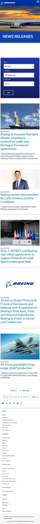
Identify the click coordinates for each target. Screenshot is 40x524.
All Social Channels (8, 491)
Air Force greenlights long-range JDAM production (18, 366)
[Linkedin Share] (10, 403)
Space (4, 443)
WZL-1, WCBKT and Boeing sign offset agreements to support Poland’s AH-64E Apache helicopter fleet (19, 256)
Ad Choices (30, 516)
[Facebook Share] (6, 403)
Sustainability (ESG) (8, 455)
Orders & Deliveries (8, 468)
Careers (4, 458)
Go (8, 93)
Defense (4, 440)
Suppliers (5, 428)
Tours (4, 471)
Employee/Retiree (8, 420)
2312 (34, 397)
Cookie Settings (8, 518)
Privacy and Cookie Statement (18, 516)
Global (4, 453)
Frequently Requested (9, 481)
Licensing (5, 476)
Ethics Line (5, 473)
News (4, 415)
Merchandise (6, 425)
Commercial (6, 438)
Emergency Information (9, 422)
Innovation (5, 450)
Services (4, 445)
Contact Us (5, 484)
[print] (17, 403)
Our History (5, 430)
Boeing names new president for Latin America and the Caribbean (20, 198)
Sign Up (4, 499)
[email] (2, 403)
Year (5, 62)
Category (7, 71)
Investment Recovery (8, 478)
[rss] (21, 403)
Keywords (7, 79)
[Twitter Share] (13, 403)
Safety (4, 448)
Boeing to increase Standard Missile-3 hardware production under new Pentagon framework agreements (19, 142)
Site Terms (6, 516)
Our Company (6, 461)
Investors (5, 417)
